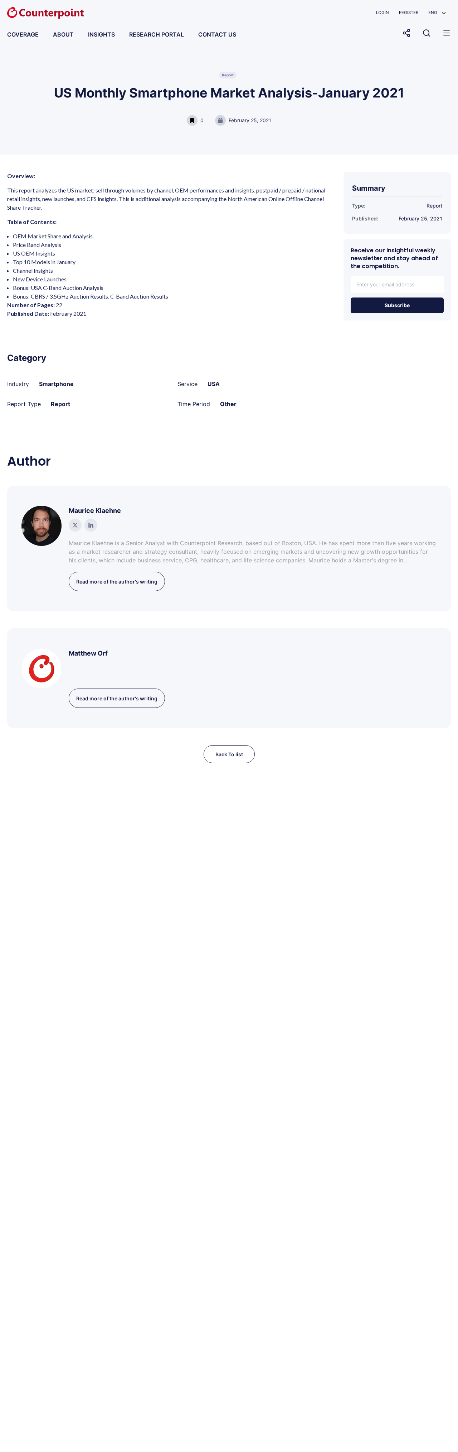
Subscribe (397, 305)
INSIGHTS (101, 34)
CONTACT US (217, 34)
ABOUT (63, 34)
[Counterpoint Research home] (45, 13)
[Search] (426, 33)
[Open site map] (446, 33)
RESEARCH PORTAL (156, 34)
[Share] (406, 33)
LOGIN (382, 12)
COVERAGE (23, 34)
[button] (437, 13)
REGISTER (408, 12)
